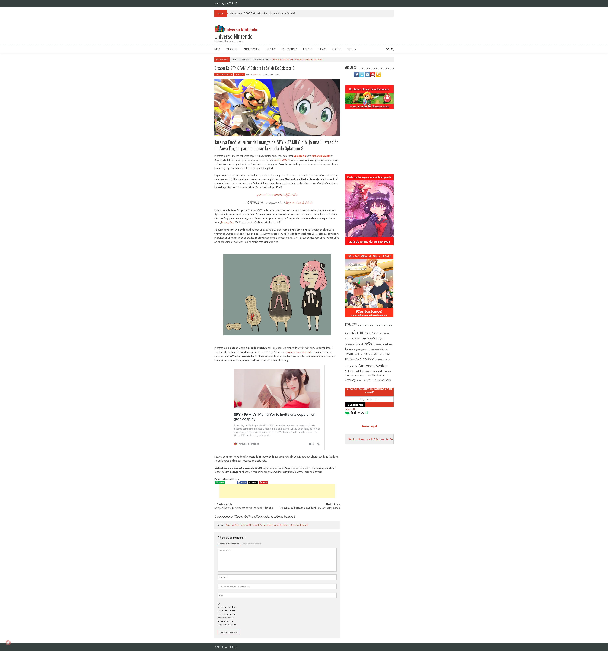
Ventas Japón (380, 380)
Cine (363, 338)
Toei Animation (361, 380)
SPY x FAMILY (281, 159)
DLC (364, 344)
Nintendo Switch (261, 59)
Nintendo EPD (351, 366)
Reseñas (336, 49)
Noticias (307, 49)
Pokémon (376, 371)
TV (368, 380)
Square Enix (366, 375)
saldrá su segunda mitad (298, 351)
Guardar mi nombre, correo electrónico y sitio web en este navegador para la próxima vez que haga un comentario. (227, 615)
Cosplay (370, 338)
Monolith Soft (373, 354)
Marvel (348, 353)
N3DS (348, 359)
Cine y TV (351, 49)
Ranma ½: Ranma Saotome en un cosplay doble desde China (243, 508)
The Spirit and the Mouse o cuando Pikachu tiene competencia (310, 508)
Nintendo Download (382, 359)
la (227, 222)
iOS (369, 349)
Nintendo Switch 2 (354, 371)
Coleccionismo (290, 49)
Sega (389, 371)
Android (349, 332)
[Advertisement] (277, 491)
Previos (322, 49)
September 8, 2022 (298, 202)
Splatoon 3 (300, 155)
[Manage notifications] (8, 642)
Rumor (384, 371)
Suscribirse (355, 404)
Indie (348, 349)
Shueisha (356, 375)
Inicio (217, 49)
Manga (384, 349)
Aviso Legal (369, 426)
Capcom (356, 338)
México (382, 354)
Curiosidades (350, 344)
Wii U (388, 380)
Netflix (355, 359)
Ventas (371, 380)
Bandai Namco (372, 332)
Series (348, 375)
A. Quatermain (255, 74)
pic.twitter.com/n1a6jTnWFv (277, 194)
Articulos (270, 49)
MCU (365, 353)
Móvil (387, 353)
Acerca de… (232, 49)
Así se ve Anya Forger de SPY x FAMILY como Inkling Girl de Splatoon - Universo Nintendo (267, 524)
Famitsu (378, 344)
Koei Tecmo (375, 349)
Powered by (350, 408)
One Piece (367, 371)
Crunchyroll (378, 338)
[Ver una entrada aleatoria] (387, 49)
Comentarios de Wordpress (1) (229, 543)
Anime (358, 332)
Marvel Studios (357, 354)
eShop (370, 343)
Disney (358, 344)
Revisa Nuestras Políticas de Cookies (374, 439)
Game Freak (387, 344)
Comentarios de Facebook (251, 543)
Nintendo (366, 358)
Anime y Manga (252, 49)
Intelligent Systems (359, 349)
